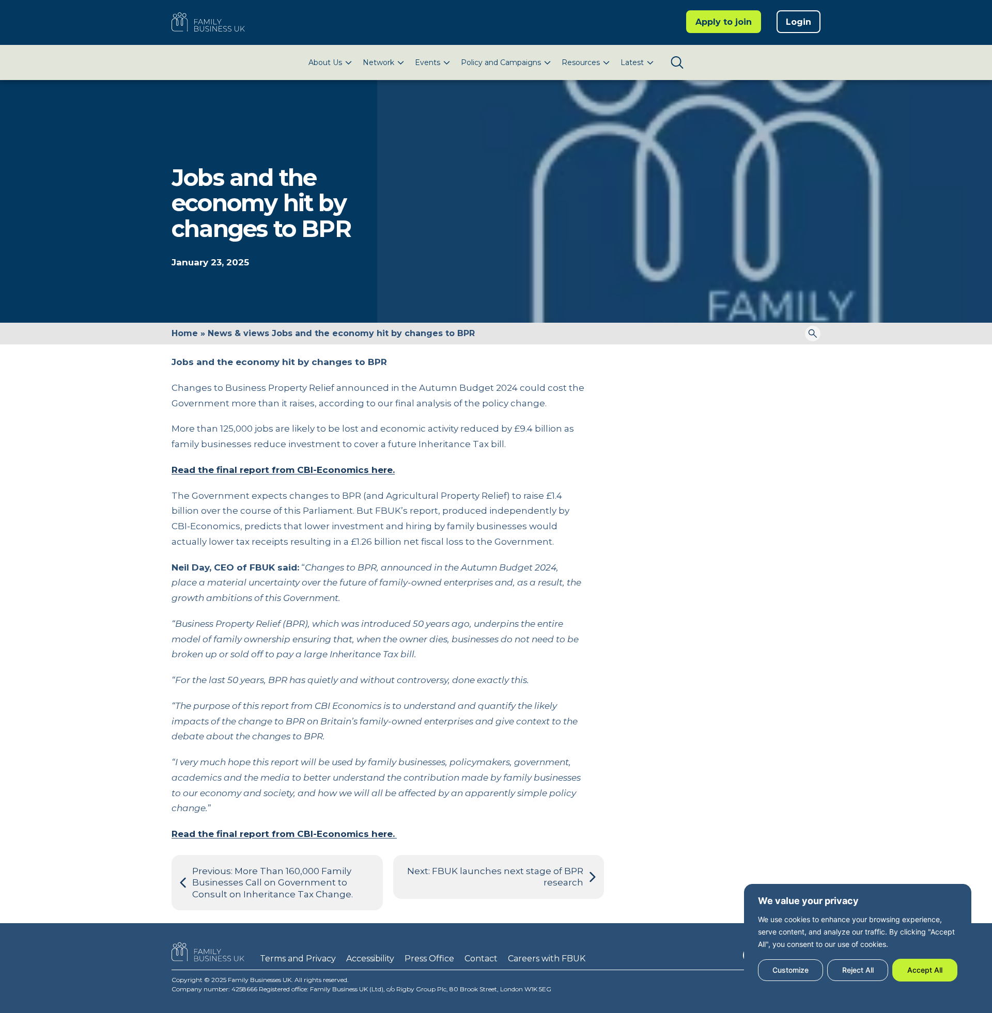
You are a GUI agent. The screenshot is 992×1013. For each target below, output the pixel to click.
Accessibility (370, 958)
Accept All (924, 969)
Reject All (858, 969)
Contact (481, 958)
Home (185, 333)
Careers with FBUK (546, 958)
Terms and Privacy (298, 958)
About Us (325, 62)
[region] (857, 938)
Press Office (429, 958)
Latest (632, 62)
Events (427, 62)
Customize (790, 969)
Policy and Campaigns (501, 62)
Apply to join (723, 22)
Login (798, 22)
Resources (581, 62)
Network (378, 62)
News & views (238, 333)
